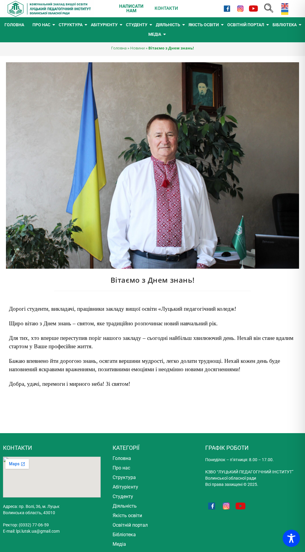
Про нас (121, 468)
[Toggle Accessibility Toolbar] (291, 538)
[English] (283, 5)
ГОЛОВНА (14, 24)
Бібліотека (124, 534)
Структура (124, 477)
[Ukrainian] (283, 12)
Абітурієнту (125, 487)
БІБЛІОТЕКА (285, 24)
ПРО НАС (41, 24)
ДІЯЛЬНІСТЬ (168, 24)
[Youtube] (253, 8)
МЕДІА (154, 34)
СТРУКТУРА (71, 24)
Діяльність (125, 506)
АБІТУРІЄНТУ (104, 24)
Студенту (123, 496)
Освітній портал (130, 525)
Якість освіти (127, 515)
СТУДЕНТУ (136, 24)
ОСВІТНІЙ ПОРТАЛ (245, 24)
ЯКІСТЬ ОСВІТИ (204, 24)
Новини (137, 48)
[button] (268, 8)
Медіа (119, 544)
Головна (119, 48)
